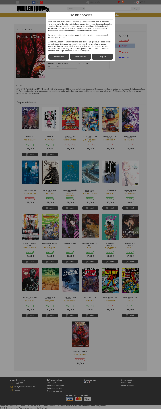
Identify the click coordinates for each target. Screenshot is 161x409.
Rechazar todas (80, 57)
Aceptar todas (59, 57)
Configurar (102, 57)
